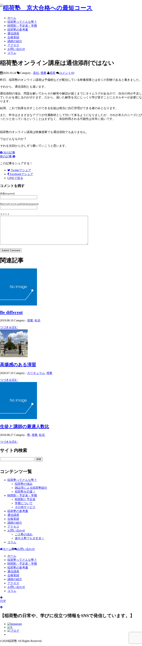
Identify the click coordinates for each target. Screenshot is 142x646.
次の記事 (9, 152)
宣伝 (36, 72)
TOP (3, 600)
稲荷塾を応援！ (25, 491)
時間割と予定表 (25, 499)
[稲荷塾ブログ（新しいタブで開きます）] (13, 630)
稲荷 (52, 72)
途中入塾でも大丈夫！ (29, 538)
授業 (43, 72)
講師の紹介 (14, 41)
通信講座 (13, 33)
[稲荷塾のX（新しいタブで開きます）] (10, 627)
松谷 (37, 320)
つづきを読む (9, 327)
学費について (24, 503)
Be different (11, 312)
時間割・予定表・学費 (22, 25)
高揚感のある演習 (18, 364)
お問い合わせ (16, 49)
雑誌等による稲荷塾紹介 (31, 487)
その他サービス (25, 507)
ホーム (11, 17)
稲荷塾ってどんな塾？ (22, 21)
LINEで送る (15, 178)
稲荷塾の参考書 (17, 29)
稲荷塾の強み (24, 483)
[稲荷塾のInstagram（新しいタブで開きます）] (14, 623)
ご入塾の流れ (24, 534)
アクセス (13, 45)
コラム (11, 52)
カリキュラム (36, 373)
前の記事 (6, 156)
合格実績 (13, 37)
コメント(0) (66, 72)
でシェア (21, 170)
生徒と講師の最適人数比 (24, 426)
